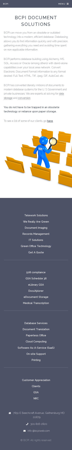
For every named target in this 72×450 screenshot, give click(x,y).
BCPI (5, 4)
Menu (61, 4)
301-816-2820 (38, 423)
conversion (24, 97)
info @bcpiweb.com (39, 430)
